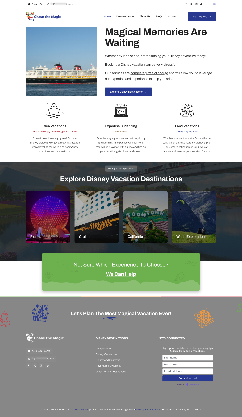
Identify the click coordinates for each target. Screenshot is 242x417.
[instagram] (196, 4)
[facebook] (186, 4)
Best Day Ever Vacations (147, 409)
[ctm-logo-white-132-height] (45, 334)
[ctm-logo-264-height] (43, 13)
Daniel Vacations (80, 409)
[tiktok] (201, 4)
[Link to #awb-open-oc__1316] (214, 4)
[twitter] (191, 4)
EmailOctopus (194, 384)
